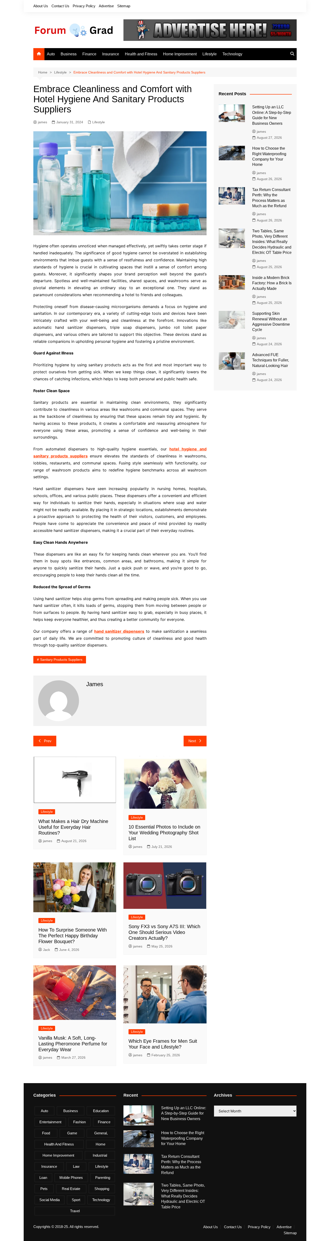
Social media (49, 1200)
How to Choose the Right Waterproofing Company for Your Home (182, 1138)
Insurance (110, 54)
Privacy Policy (84, 6)
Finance (89, 54)
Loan (43, 1177)
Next (192, 741)
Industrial (100, 1155)
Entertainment (50, 1122)
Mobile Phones (71, 1177)
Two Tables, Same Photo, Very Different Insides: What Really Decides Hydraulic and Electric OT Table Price (272, 242)
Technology (232, 54)
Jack (46, 950)
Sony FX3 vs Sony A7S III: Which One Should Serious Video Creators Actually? (164, 932)
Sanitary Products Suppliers (61, 659)
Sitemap (123, 6)
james (42, 122)
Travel (75, 1211)
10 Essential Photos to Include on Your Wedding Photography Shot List (164, 832)
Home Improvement (180, 54)
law (76, 1166)
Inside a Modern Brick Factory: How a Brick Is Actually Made (272, 283)
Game (72, 1133)
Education (101, 1111)
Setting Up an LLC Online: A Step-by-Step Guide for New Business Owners (183, 1113)
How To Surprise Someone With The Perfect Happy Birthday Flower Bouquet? (72, 935)
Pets (44, 1189)
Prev (47, 741)
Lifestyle (209, 54)
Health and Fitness (141, 54)
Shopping (101, 1189)
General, (101, 1133)
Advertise (106, 6)
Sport (76, 1200)
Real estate (71, 1189)
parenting (102, 1177)
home (100, 1144)
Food (46, 1133)
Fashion (79, 1122)
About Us (40, 6)
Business (69, 54)
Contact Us (60, 6)
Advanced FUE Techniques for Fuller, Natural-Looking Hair (270, 360)
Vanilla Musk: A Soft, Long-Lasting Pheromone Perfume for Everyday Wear (72, 1043)
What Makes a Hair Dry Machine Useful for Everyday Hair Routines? (73, 827)
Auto (51, 54)
